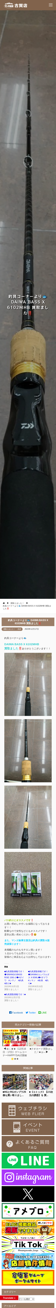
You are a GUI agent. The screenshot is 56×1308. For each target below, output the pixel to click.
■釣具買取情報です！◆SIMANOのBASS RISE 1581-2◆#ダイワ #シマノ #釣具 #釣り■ (15, 977)
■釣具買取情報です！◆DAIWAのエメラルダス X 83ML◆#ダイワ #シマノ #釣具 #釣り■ (39, 977)
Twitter (32, 1012)
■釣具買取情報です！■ (15, 994)
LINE (44, 1012)
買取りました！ (9, 629)
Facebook (17, 1012)
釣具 (19, 629)
